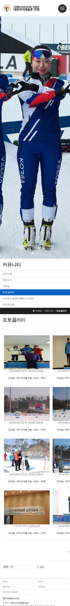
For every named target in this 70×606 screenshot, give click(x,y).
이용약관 (41, 587)
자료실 (6, 286)
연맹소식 (7, 280)
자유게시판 (8, 304)
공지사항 (7, 273)
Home (5, 581)
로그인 (40, 581)
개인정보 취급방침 (10, 592)
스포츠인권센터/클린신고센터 (18, 298)
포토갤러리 (8, 292)
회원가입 (6, 587)
